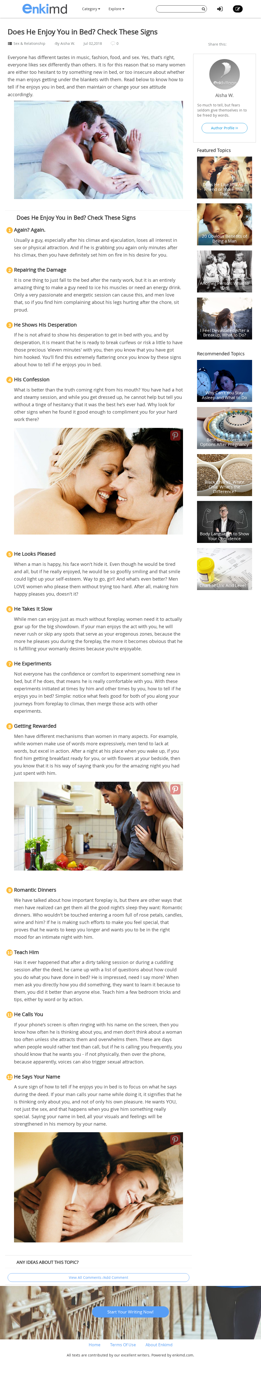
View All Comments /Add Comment (98, 1277)
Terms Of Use (123, 1345)
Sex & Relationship (29, 43)
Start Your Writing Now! (130, 1312)
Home (94, 1345)
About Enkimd (159, 1345)
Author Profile (223, 127)
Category (90, 8)
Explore (115, 8)
